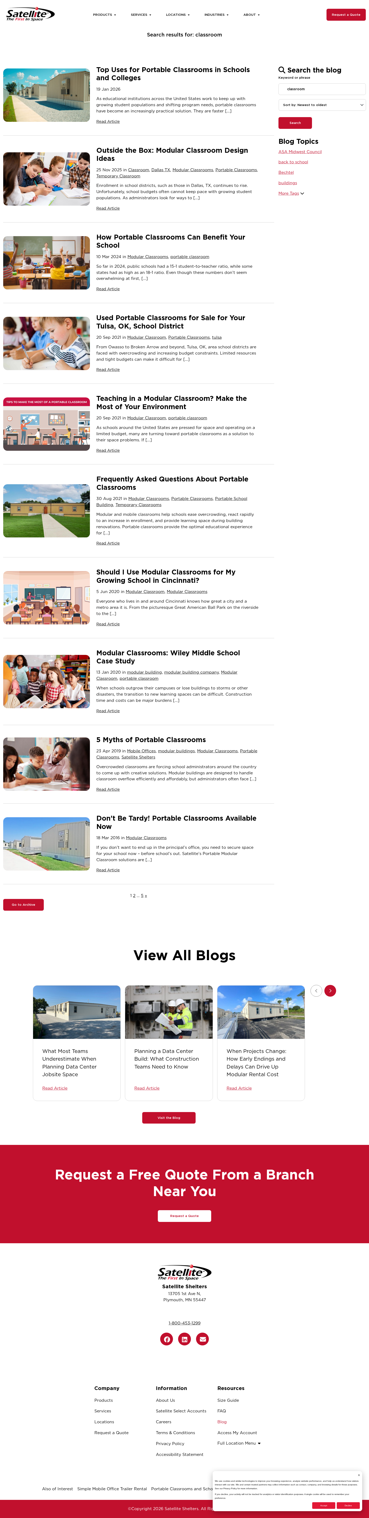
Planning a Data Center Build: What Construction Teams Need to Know (166, 1059)
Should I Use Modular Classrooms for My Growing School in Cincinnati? (166, 576)
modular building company (191, 672)
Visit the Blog (169, 1118)
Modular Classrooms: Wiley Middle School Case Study (168, 657)
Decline (348, 1505)
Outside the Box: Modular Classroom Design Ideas (172, 154)
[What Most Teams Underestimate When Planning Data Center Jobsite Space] (76, 1012)
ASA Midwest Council (300, 151)
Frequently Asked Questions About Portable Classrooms (172, 483)
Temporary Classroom (118, 176)
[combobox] (322, 105)
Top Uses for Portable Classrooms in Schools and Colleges (173, 74)
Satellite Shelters (138, 757)
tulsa (217, 337)
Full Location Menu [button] (236, 1443)
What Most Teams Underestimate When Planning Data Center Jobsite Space (69, 1062)
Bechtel (286, 172)
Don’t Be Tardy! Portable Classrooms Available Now (176, 822)
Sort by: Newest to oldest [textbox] (305, 105)
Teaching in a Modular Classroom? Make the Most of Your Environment (171, 402)
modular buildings (176, 751)
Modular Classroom (146, 337)
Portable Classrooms (236, 169)
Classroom (138, 169)
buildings (287, 182)
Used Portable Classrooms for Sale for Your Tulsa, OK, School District (170, 322)
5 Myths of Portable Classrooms (151, 740)
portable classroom (189, 256)
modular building (144, 672)
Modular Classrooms (193, 169)
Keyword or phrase (294, 78)
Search (295, 123)
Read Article (108, 121)
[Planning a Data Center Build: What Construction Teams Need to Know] (168, 1012)
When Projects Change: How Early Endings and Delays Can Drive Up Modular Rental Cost (256, 1062)
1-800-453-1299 (185, 1323)
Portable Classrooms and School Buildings (194, 1488)
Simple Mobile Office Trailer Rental (112, 1488)
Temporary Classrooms (138, 504)
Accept (323, 1505)
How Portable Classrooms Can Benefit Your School (170, 241)
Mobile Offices (141, 751)
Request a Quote (346, 15)
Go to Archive (23, 905)
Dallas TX (160, 169)
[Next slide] (330, 991)
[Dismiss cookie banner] (359, 1475)
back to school (293, 162)
